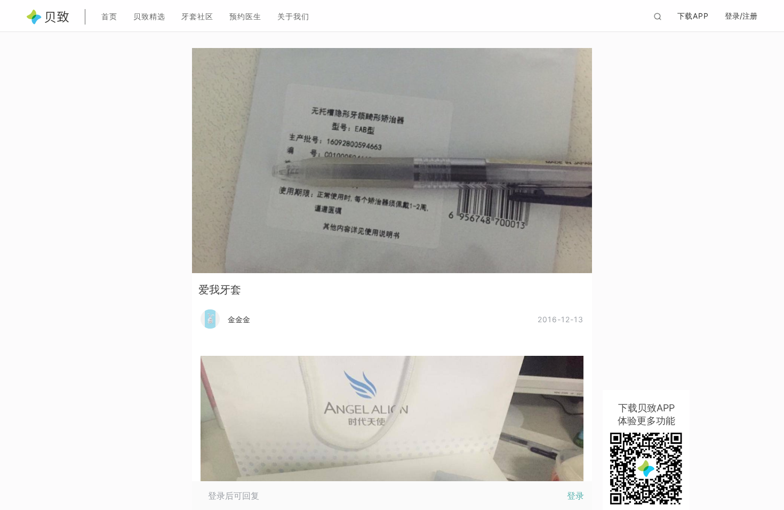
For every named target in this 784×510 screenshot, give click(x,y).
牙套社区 (197, 16)
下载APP (693, 15)
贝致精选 (149, 16)
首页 (109, 16)
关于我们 (293, 16)
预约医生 (245, 16)
